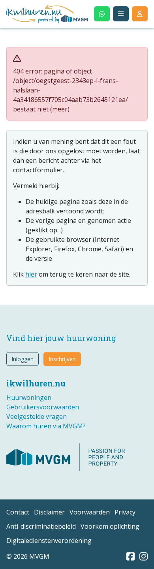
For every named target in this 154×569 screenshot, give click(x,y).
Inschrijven (62, 359)
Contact (17, 512)
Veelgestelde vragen (36, 416)
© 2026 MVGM (27, 556)
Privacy (125, 512)
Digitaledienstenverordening (49, 540)
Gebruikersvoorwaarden (42, 407)
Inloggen (22, 359)
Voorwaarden (89, 512)
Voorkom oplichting (110, 526)
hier (31, 274)
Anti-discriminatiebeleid (41, 526)
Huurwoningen (28, 397)
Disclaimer (49, 512)
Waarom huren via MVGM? (46, 426)
